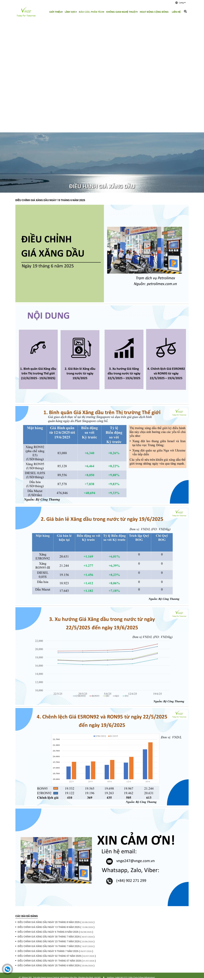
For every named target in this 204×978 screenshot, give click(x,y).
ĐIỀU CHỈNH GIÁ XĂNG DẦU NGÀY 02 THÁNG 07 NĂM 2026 (49, 955)
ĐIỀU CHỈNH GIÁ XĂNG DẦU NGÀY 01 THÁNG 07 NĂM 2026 (49, 960)
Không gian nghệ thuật (121, 12)
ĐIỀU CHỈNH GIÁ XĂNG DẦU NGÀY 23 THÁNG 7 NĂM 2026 (49, 941)
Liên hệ (176, 12)
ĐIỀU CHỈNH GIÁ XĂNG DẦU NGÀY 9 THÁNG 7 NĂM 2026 (48, 951)
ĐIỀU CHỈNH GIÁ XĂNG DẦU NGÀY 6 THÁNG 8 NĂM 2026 (48, 931)
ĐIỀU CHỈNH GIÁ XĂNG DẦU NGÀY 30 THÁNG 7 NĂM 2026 (49, 936)
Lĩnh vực (70, 12)
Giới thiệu (55, 12)
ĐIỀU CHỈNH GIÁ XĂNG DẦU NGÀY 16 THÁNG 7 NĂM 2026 (49, 946)
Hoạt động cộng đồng (154, 12)
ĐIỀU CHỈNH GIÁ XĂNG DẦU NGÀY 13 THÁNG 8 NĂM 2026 (49, 927)
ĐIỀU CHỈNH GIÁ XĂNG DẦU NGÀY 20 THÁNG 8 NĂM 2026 (49, 922)
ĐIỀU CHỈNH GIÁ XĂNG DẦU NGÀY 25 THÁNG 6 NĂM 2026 (49, 965)
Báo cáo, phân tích (91, 12)
